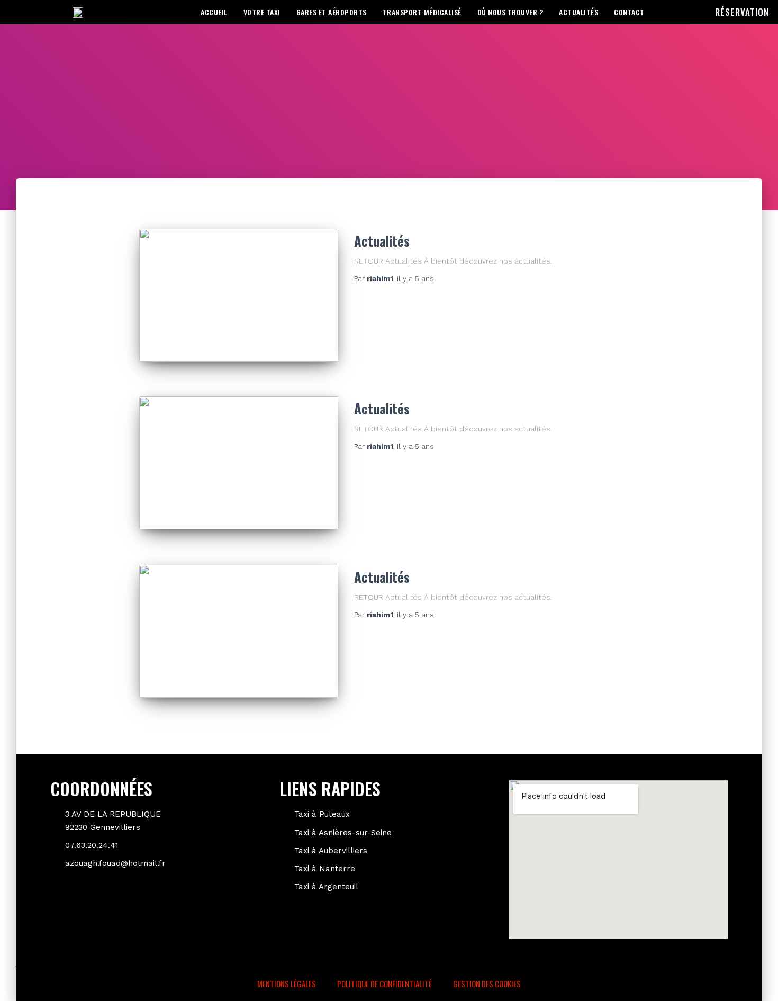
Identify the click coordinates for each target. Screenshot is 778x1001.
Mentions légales (286, 983)
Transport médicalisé (422, 11)
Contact (629, 11)
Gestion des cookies (487, 983)
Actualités (578, 11)
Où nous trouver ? (510, 11)
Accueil (214, 11)
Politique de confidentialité (384, 983)
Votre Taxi (262, 11)
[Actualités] (238, 295)
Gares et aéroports (331, 11)
